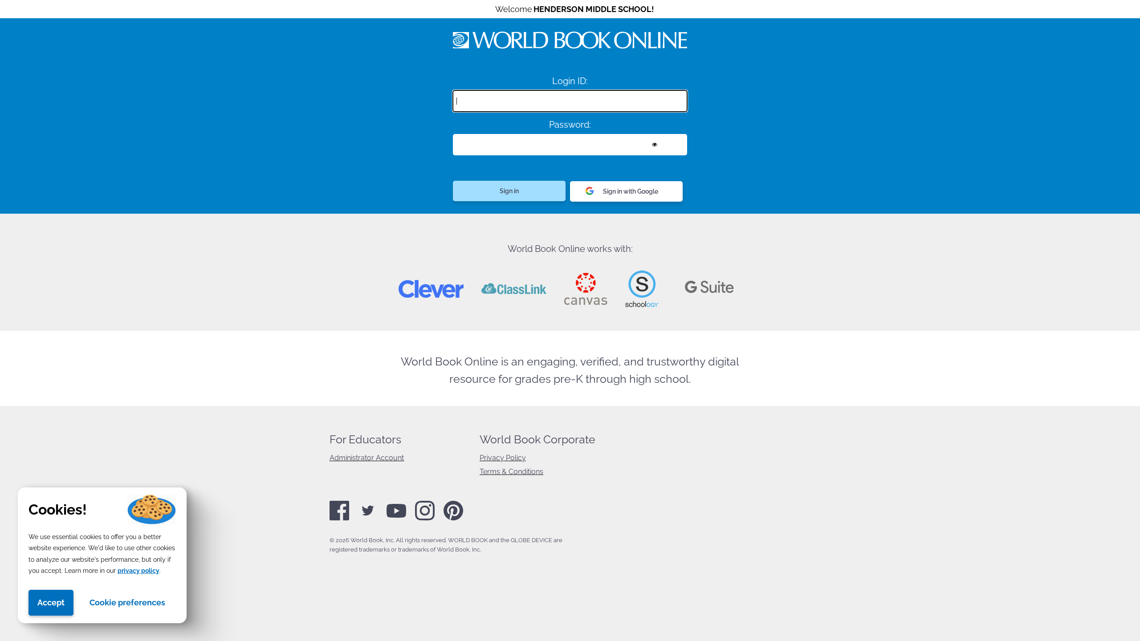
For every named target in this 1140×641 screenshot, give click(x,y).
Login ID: (570, 81)
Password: (570, 124)
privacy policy (138, 570)
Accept (51, 602)
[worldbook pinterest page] (453, 519)
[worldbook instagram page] (425, 518)
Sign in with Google (630, 191)
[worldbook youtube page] (396, 516)
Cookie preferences (127, 602)
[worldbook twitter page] (368, 518)
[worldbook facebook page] (339, 518)
